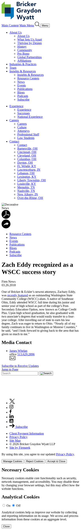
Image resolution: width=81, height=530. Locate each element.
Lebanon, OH (26, 173)
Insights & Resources (22, 71)
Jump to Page (10, 369)
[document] (40, 498)
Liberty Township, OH (31, 180)
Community (24, 50)
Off (18, 505)
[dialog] (40, 458)
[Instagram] (11, 407)
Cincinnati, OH (26, 152)
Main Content (10, 25)
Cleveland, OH (26, 155)
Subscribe (23, 99)
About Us (15, 32)
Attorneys (23, 130)
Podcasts (22, 96)
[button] (6, 227)
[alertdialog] (40, 498)
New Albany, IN (27, 194)
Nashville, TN (26, 190)
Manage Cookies (12, 461)
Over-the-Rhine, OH (30, 198)
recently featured (17, 295)
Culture (22, 127)
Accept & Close (56, 461)
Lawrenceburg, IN (28, 169)
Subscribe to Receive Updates (20, 366)
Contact (14, 141)
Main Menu (26, 25)
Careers (14, 120)
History (22, 46)
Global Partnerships (29, 57)
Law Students (25, 138)
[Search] (37, 25)
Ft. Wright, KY (26, 166)
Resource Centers (28, 78)
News (21, 81)
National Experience (30, 116)
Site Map (15, 440)
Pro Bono (23, 53)
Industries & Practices (22, 64)
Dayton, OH (25, 162)
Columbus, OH (26, 159)
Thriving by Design (29, 43)
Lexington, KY (26, 176)
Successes (23, 113)
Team (12, 67)
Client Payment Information (26, 433)
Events (21, 85)
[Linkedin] (11, 417)
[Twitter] (12, 403)
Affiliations (24, 60)
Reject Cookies (34, 461)
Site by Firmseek (19, 447)
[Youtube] (11, 421)
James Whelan (18, 350)
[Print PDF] (6, 217)
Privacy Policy (18, 437)
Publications (24, 89)
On (8, 505)
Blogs (21, 92)
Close (6, 526)
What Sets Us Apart (29, 39)
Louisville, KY (26, 183)
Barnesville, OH (27, 148)
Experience (16, 106)
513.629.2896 (26, 354)
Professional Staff (28, 134)
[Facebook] (10, 412)
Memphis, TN (26, 187)
